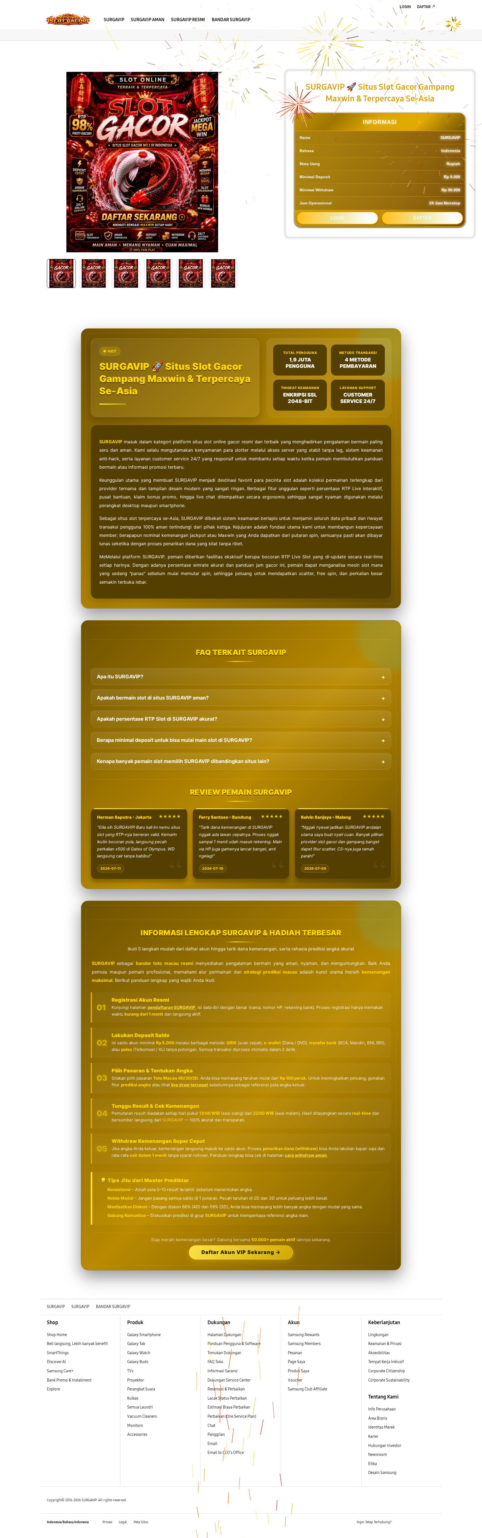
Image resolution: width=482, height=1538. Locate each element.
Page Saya (296, 1361)
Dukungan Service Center (229, 1380)
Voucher (295, 1380)
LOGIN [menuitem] (405, 6)
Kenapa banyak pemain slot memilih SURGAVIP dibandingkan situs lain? (183, 761)
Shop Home (57, 1334)
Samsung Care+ (60, 1371)
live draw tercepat (189, 1084)
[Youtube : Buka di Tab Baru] (431, 1522)
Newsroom (378, 1454)
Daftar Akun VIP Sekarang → (241, 1252)
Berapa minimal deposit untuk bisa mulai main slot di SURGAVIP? (174, 740)
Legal (123, 1522)
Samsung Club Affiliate (307, 1389)
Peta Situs (141, 1522)
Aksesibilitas (379, 1353)
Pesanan (295, 1353)
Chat (211, 1425)
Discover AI (56, 1361)
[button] (45, 46)
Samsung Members (304, 1343)
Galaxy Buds (137, 1361)
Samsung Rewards (303, 1334)
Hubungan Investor (385, 1445)
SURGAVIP (110, 441)
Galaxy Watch (138, 1353)
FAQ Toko (215, 1361)
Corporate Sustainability (389, 1380)
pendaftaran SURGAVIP (171, 1007)
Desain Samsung (382, 1472)
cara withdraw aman (306, 1155)
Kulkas (132, 1398)
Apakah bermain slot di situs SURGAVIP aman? (153, 698)
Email (212, 1443)
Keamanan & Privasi (385, 1343)
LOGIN (337, 218)
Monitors (135, 1425)
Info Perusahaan (382, 1409)
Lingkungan (378, 1334)
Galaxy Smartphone (144, 1334)
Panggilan (216, 1434)
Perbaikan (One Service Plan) (232, 1416)
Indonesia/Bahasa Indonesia (68, 1522)
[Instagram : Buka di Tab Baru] (421, 1522)
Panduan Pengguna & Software (234, 1343)
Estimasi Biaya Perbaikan (229, 1407)
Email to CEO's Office (226, 1452)
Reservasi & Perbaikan (226, 1389)
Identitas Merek (381, 1427)
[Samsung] (68, 19)
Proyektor (135, 1380)
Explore (53, 1389)
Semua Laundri (140, 1407)
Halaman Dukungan (224, 1334)
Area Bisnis (377, 1418)
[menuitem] (113, 19)
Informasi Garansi (223, 1371)
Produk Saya (298, 1371)
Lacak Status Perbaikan (227, 1398)
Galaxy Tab (136, 1343)
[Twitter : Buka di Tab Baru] (410, 1522)
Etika (372, 1463)
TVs (130, 1371)
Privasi (107, 1522)
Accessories (137, 1434)
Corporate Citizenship (387, 1371)
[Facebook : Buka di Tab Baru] (399, 1522)
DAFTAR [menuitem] (424, 6)
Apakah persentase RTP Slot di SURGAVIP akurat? (157, 719)
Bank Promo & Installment (69, 1380)
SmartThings (58, 1353)
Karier (373, 1436)
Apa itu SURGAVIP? (120, 676)
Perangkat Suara (141, 1389)
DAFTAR (422, 218)
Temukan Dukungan (224, 1353)
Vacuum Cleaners (142, 1416)
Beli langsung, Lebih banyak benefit (77, 1343)
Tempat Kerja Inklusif (386, 1361)
